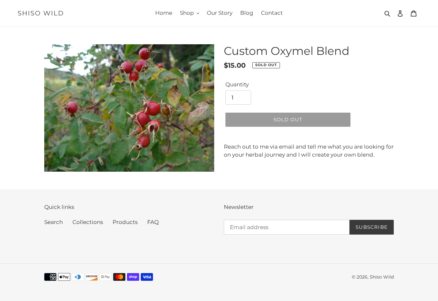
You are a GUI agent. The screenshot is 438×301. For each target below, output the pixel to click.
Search (53, 222)
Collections (87, 222)
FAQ (153, 222)
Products (125, 222)
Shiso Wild (41, 13)
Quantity (237, 84)
